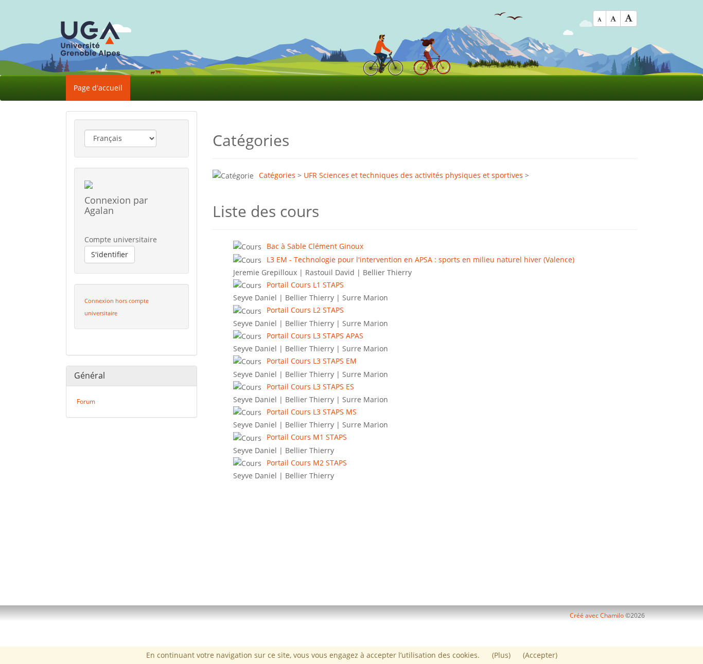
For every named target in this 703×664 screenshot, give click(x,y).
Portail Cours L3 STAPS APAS (315, 335)
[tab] (131, 376)
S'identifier (109, 254)
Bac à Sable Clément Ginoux (315, 246)
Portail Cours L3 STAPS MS (312, 412)
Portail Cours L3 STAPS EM (312, 361)
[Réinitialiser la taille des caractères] (613, 18)
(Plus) (502, 655)
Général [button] (89, 375)
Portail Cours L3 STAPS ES (310, 386)
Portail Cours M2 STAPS (307, 463)
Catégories (277, 175)
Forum (86, 401)
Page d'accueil (98, 88)
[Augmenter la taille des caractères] (628, 18)
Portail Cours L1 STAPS (305, 285)
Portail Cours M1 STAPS (307, 437)
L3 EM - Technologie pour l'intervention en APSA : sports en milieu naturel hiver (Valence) (420, 259)
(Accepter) (540, 655)
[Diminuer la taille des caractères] (599, 18)
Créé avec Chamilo (597, 615)
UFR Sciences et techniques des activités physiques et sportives (413, 175)
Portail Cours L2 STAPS (305, 310)
